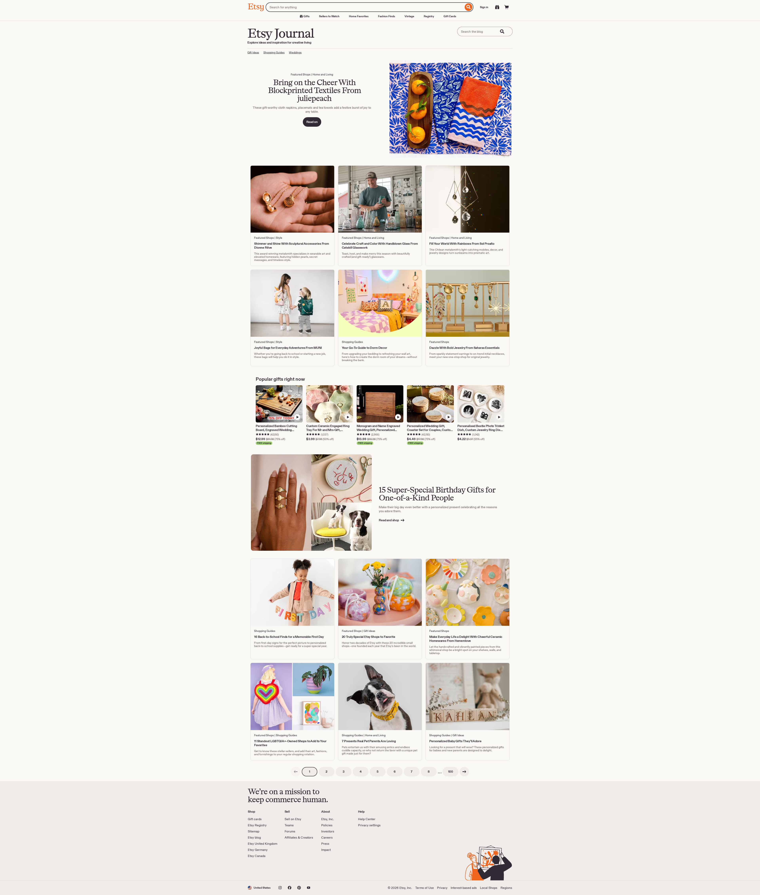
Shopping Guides (274, 52)
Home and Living (323, 74)
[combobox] (365, 7)
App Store (261, 869)
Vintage (409, 16)
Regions (506, 888)
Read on (312, 122)
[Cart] (506, 7)
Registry (429, 16)
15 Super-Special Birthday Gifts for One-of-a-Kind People (437, 493)
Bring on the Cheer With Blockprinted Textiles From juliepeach (314, 90)
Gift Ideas (253, 52)
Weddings (295, 52)
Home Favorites (359, 16)
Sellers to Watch (329, 16)
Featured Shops (301, 74)
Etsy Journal (280, 33)
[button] (259, 888)
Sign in (484, 7)
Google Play (291, 869)
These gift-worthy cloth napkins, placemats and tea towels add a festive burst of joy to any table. (312, 109)
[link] (295, 771)
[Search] (468, 7)
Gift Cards (450, 16)
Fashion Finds (386, 16)
